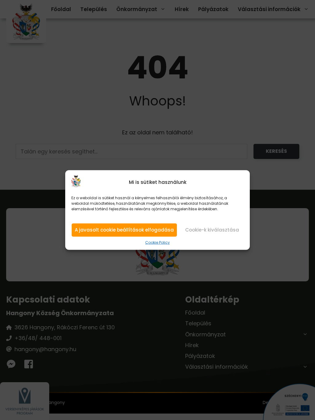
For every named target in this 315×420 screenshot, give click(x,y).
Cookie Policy (157, 242)
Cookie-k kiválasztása (212, 230)
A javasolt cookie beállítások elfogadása (124, 230)
